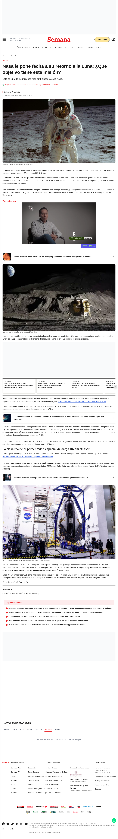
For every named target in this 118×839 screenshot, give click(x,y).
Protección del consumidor (80, 768)
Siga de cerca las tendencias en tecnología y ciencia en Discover (31, 85)
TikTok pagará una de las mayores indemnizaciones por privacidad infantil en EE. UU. (86, 385)
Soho (13, 784)
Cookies (98, 789)
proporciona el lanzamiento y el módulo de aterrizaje (82, 401)
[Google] (3, 823)
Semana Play (16, 768)
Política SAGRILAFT (51, 784)
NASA (6, 593)
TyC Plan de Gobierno (52, 793)
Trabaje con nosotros (102, 781)
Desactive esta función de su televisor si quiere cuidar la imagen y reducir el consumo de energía (51, 385)
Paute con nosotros (102, 785)
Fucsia (13, 788)
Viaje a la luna (17, 593)
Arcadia (14, 780)
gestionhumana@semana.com (81, 790)
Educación (32, 768)
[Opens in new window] (7, 823)
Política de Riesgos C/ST (53, 780)
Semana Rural (33, 780)
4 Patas (14, 793)
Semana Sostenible (35, 793)
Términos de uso (50, 768)
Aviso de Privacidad (10, 829)
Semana (6, 56)
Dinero (13, 776)
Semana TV (15, 772)
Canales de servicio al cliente (105, 777)
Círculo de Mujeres (35, 788)
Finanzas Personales (36, 776)
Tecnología (15, 56)
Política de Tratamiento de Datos (56, 772)
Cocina (30, 784)
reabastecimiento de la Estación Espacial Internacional (28, 457)
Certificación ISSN (51, 788)
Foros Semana (33, 772)
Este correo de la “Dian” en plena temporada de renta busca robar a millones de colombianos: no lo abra (18, 385)
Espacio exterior (31, 593)
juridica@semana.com (78, 781)
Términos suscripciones (53, 776)
